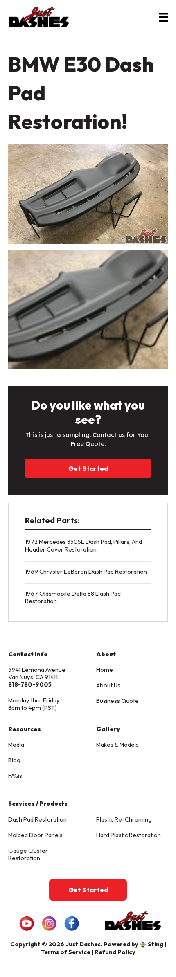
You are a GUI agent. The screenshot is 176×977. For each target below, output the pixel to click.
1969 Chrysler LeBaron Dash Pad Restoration (86, 571)
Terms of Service (65, 952)
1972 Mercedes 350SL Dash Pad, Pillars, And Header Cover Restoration (83, 545)
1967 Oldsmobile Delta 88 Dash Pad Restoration (73, 597)
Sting (155, 944)
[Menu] (163, 16)
